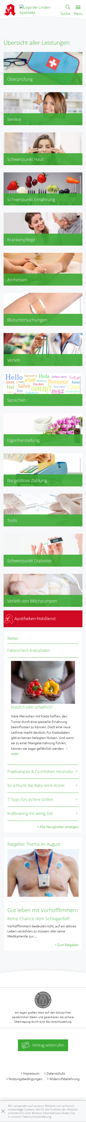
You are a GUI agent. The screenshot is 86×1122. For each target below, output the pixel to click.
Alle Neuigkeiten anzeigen (59, 826)
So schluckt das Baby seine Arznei (35, 785)
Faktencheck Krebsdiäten (28, 650)
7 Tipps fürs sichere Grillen (30, 799)
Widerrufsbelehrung (64, 1078)
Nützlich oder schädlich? (32, 707)
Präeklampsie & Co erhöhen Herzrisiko (40, 771)
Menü (78, 13)
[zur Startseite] (38, 9)
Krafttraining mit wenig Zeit (30, 813)
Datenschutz (56, 1073)
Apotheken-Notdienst (34, 618)
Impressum (31, 1073)
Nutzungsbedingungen (26, 1078)
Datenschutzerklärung (36, 1117)
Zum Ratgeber (68, 944)
